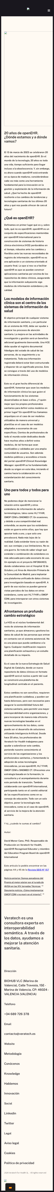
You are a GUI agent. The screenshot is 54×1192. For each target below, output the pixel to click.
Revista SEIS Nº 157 (38, 869)
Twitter (9, 1123)
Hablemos (11, 1083)
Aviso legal (11, 1143)
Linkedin (10, 1113)
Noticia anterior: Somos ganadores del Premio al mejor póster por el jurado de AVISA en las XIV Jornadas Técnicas (24, 882)
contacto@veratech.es (19, 1034)
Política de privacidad (19, 1163)
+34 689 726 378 (16, 1014)
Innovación (11, 1093)
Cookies (9, 1153)
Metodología (12, 1054)
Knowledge (12, 1073)
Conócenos (12, 1063)
